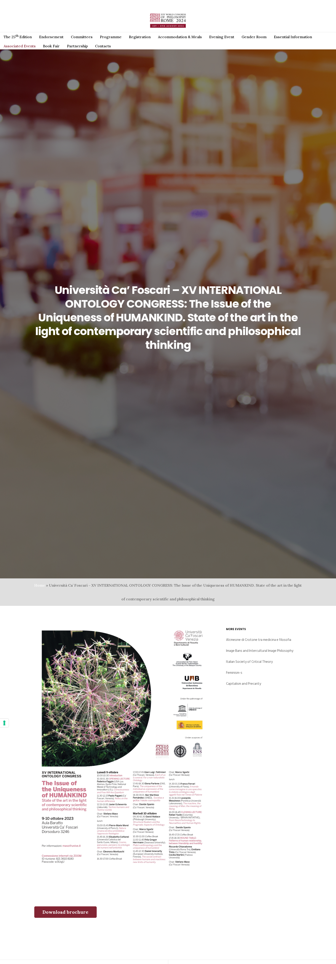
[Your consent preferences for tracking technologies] (4, 723)
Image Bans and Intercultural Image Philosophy (259, 651)
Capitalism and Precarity (243, 684)
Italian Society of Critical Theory (249, 662)
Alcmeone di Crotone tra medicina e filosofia (258, 640)
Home (39, 585)
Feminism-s (234, 673)
